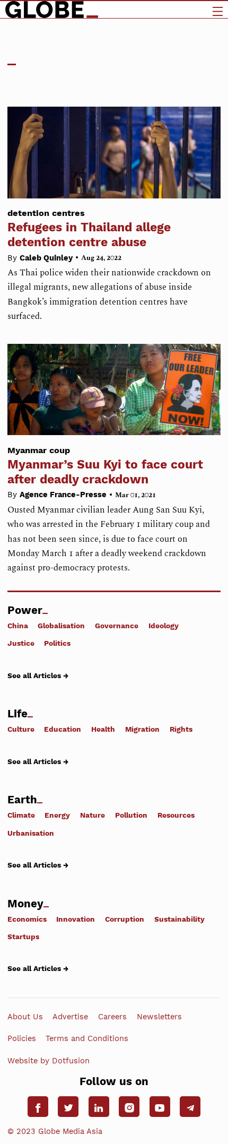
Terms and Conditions (87, 1038)
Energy (57, 815)
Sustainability (179, 919)
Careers (112, 1016)
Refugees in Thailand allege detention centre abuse (89, 228)
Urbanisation (30, 833)
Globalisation (61, 625)
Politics (57, 643)
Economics (27, 919)
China (17, 625)
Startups (23, 936)
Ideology (163, 625)
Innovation (75, 919)
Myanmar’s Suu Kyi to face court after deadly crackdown (105, 466)
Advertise (70, 1016)
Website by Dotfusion (48, 1060)
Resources (176, 815)
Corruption (124, 919)
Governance (116, 625)
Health (103, 729)
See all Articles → (37, 675)
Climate (21, 815)
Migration (142, 729)
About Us (25, 1016)
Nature (92, 815)
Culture (20, 729)
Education (62, 729)
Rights (181, 729)
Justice (20, 643)
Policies (21, 1038)
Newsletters (159, 1016)
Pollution (131, 815)
